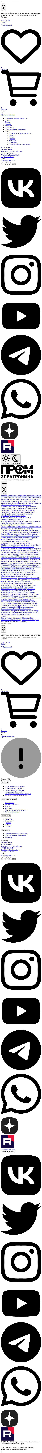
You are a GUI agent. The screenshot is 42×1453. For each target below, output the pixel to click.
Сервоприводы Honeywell (14, 788)
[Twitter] (21, 251)
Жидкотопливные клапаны (15, 510)
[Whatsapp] (21, 421)
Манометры (16, 521)
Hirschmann (26, 618)
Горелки (16, 609)
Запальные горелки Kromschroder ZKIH (19, 606)
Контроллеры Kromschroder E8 (14, 545)
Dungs (10, 620)
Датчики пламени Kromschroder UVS (17, 614)
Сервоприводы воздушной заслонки (20, 499)
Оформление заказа (7, 115)
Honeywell (4, 530)
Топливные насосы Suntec (24, 527)
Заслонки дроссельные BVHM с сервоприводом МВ (16, 584)
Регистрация (5, 20)
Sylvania (10, 621)
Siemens (15, 620)
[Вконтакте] (21, 210)
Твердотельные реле (25, 620)
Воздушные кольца (18, 517)
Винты (9, 517)
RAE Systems (21, 621)
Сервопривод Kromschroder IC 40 (14, 583)
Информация (6, 830)
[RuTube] (7, 453)
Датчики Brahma (11, 538)
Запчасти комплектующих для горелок (18, 507)
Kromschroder (5, 543)
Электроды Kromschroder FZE (20, 611)
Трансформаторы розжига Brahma (17, 541)
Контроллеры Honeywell (13, 792)
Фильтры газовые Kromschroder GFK (17, 552)
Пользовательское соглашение (15, 129)
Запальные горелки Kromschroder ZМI (17, 605)
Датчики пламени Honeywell (18, 534)
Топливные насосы (11, 804)
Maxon (15, 621)
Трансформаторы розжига (25, 496)
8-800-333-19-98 (6, 148)
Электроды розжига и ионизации (19, 497)
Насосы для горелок (8, 527)
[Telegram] (21, 375)
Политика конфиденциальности (16, 118)
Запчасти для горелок (8, 496)
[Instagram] (21, 297)
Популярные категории (9, 799)
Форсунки (34, 497)
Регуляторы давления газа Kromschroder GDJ (19, 553)
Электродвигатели (17, 525)
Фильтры (8, 525)
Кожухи (9, 521)
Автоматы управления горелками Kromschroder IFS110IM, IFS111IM (19, 597)
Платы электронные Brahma (15, 539)
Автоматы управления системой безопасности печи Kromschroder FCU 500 (20, 599)
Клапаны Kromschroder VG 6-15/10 (16, 570)
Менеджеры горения (12, 516)
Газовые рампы (27, 501)
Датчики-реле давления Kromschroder (16, 548)
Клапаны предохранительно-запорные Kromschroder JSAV (19, 557)
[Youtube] (21, 333)
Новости (8, 120)
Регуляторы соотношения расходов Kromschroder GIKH (19, 562)
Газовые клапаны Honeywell (18, 530)
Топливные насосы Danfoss (23, 528)
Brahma (3, 538)
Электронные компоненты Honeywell (18, 794)
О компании (9, 127)
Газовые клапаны (16, 501)
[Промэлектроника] (17, 478)
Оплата (7, 122)
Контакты (8, 126)
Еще (7, 131)
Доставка (8, 124)
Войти (3, 22)
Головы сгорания (13, 507)
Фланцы (23, 521)
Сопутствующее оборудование (11, 618)
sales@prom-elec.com (8, 160)
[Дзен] (9, 439)
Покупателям (6, 815)
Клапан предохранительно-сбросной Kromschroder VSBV (20, 558)
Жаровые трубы (24, 507)
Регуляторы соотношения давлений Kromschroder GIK (20, 560)
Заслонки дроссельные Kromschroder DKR (19, 586)
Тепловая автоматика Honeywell (28, 536)
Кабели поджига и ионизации (16, 512)
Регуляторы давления (13, 523)
